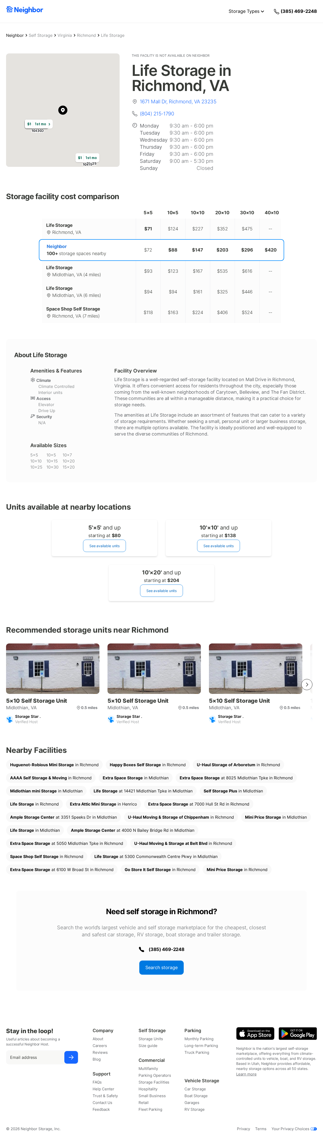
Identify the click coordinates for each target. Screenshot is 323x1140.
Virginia (65, 35)
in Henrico (103, 804)
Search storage (161, 967)
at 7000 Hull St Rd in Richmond (198, 804)
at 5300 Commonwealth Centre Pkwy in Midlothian (156, 856)
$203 (222, 250)
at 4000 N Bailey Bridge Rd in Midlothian (132, 830)
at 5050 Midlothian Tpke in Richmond (66, 843)
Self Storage (40, 35)
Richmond (86, 35)
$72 (148, 250)
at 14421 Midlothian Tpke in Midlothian (143, 790)
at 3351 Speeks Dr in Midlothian (63, 817)
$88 (172, 250)
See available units (104, 546)
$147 (197, 250)
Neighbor (15, 35)
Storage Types (244, 11)
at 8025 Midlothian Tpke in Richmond (236, 777)
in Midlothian (136, 777)
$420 (271, 250)
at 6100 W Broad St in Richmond (62, 869)
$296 (247, 250)
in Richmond (54, 764)
